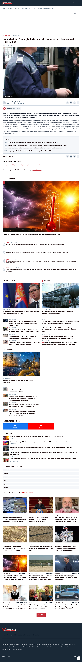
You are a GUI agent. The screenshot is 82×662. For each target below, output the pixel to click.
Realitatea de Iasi (6, 647)
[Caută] (74, 3)
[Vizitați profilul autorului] (4, 102)
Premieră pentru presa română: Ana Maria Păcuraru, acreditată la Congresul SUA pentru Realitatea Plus (15, 608)
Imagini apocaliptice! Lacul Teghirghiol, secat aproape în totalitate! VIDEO (30, 151)
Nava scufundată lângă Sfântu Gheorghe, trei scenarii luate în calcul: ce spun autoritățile (65, 548)
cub (5, 165)
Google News (37, 170)
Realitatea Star (24, 644)
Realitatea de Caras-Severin (42, 647)
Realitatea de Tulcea (6, 649)
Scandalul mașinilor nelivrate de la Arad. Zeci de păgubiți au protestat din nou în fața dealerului (67, 607)
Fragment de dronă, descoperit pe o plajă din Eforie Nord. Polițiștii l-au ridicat (41, 548)
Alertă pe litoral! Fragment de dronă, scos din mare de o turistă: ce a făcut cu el (24, 344)
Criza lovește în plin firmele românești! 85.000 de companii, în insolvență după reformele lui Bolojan (22, 413)
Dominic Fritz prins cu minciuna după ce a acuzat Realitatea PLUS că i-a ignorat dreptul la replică (60, 344)
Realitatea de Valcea (46, 644)
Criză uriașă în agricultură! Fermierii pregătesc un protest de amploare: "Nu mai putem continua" (14, 549)
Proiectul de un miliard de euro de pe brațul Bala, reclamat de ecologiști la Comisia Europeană (40, 578)
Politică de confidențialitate (24, 635)
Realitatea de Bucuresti (58, 644)
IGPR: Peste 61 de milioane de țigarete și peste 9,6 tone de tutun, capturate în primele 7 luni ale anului (14, 520)
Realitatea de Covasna (34, 644)
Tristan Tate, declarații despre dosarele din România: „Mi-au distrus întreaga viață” (39, 607)
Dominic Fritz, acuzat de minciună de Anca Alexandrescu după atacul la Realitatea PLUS (57, 337)
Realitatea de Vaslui (47, 515)
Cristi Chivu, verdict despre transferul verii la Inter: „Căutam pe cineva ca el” (67, 578)
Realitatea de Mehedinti (28, 647)
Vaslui (25, 165)
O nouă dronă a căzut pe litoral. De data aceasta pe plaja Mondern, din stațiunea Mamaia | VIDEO (38, 145)
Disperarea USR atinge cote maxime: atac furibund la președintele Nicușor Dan (38, 519)
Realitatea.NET (5, 644)
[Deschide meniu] (79, 3)
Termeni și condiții (11, 635)
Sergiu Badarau (17, 102)
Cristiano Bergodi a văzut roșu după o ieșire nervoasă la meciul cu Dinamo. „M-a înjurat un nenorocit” (37, 253)
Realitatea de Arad (65, 647)
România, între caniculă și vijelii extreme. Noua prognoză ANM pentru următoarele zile (32, 234)
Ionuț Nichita (75, 573)
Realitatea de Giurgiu (17, 649)
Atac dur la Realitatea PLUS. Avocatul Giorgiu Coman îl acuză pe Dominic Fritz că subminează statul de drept (60, 330)
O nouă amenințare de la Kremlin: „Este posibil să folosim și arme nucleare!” (58, 313)
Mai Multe (41, 615)
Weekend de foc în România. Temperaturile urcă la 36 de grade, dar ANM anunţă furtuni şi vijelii (14, 578)
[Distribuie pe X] (78, 102)
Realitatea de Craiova (16, 647)
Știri (11, 8)
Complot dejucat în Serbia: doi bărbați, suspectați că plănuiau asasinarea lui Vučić (33, 142)
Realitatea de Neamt (54, 647)
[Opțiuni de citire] (78, 658)
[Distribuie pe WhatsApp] (74, 102)
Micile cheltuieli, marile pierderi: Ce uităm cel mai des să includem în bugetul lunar (24, 406)
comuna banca (34, 165)
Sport (7, 251)
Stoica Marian (23, 515)
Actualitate (17, 8)
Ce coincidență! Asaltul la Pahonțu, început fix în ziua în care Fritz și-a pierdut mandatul (35, 148)
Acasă (5, 8)
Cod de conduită (35, 635)
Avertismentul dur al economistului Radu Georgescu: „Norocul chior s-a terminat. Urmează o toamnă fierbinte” (23, 398)
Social (4, 239)
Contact (4, 635)
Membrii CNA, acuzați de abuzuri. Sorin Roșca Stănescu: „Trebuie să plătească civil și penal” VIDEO (66, 519)
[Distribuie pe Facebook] (71, 102)
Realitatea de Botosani (70, 644)
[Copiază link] (67, 102)
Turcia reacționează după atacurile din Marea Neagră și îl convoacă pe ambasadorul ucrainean (60, 322)
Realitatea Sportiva (14, 644)
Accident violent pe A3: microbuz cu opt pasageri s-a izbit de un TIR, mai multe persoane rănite (35, 244)
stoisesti (17, 165)
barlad (11, 165)
